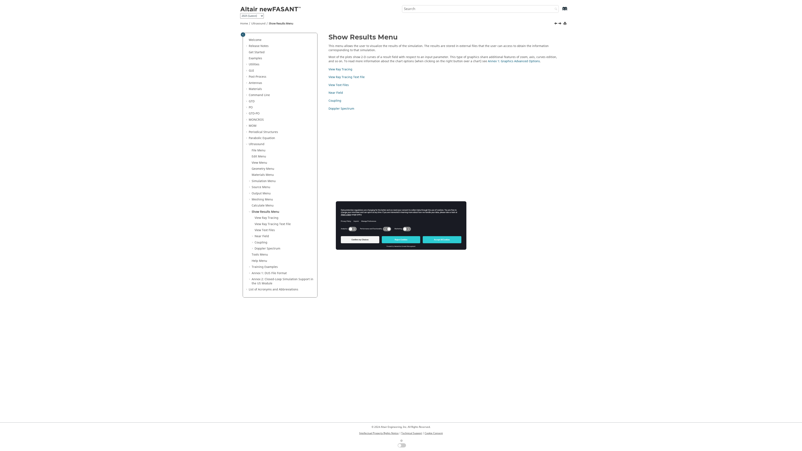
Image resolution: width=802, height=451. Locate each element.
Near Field (262, 236)
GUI (251, 70)
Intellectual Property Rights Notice (379, 433)
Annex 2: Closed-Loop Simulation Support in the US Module (282, 281)
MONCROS (256, 120)
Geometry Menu (263, 169)
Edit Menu (259, 156)
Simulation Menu (264, 181)
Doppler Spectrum (267, 248)
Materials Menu (263, 175)
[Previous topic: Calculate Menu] (556, 24)
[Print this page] (565, 24)
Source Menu (261, 187)
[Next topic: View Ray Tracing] (560, 24)
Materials (255, 89)
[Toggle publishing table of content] (243, 34)
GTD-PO (254, 113)
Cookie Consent (434, 433)
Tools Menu (260, 254)
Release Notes (259, 46)
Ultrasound (258, 23)
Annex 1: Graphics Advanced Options (514, 61)
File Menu (258, 150)
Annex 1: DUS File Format (269, 273)
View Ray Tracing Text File (273, 224)
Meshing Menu (262, 199)
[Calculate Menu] (556, 24)
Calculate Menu (263, 205)
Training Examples (265, 267)
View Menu (259, 163)
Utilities (254, 64)
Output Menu (261, 193)
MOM (252, 126)
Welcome (255, 40)
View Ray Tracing (266, 218)
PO (251, 107)
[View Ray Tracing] (560, 24)
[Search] (555, 9)
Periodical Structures (263, 132)
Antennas (255, 83)
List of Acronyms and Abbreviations (273, 289)
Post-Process (257, 77)
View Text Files (265, 230)
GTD (252, 101)
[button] (247, 40)
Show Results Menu (281, 23)
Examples (255, 58)
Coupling (261, 242)
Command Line (259, 95)
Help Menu (259, 261)
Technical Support (411, 433)
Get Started (257, 52)
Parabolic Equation (262, 138)
